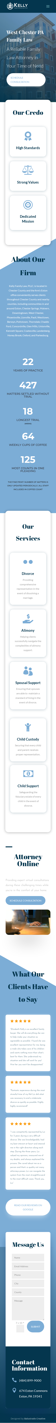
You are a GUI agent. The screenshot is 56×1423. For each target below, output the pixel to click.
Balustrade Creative (34, 1418)
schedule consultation (20, 79)
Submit (35, 1326)
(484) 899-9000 (30, 1380)
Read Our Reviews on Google (28, 1207)
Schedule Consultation (25, 900)
